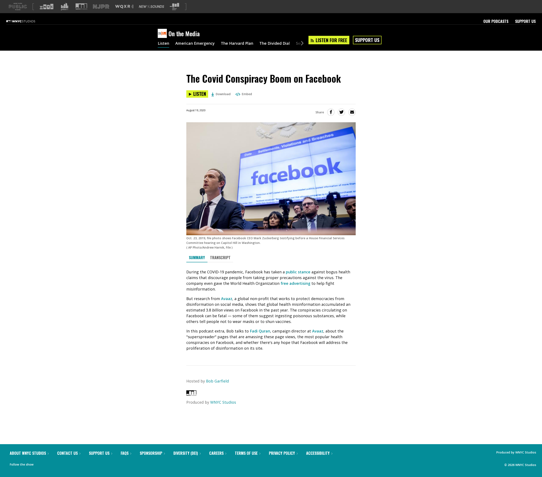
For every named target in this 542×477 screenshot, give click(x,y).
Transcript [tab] (220, 257)
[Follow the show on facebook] (39, 463)
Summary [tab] (197, 257)
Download (223, 94)
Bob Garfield (217, 381)
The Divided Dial (274, 44)
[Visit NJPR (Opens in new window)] (101, 6)
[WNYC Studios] (191, 394)
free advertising (295, 283)
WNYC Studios (223, 402)
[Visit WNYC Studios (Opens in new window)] (81, 6)
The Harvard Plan (237, 44)
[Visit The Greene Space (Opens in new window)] (174, 6)
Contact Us (67, 453)
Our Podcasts (495, 21)
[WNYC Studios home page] (26, 21)
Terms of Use (246, 453)
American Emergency (195, 44)
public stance (298, 271)
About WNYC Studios (28, 453)
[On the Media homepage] (163, 34)
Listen (163, 44)
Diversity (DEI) (185, 453)
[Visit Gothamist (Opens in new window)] (64, 6)
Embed (247, 94)
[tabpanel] (271, 310)
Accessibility (318, 453)
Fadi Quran (260, 331)
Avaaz (226, 298)
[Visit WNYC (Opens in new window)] (46, 6)
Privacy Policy (282, 453)
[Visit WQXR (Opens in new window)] (124, 7)
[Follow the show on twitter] (48, 463)
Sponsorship (151, 453)
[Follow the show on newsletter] (56, 463)
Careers (216, 453)
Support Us (525, 21)
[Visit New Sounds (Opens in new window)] (151, 6)
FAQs (125, 453)
